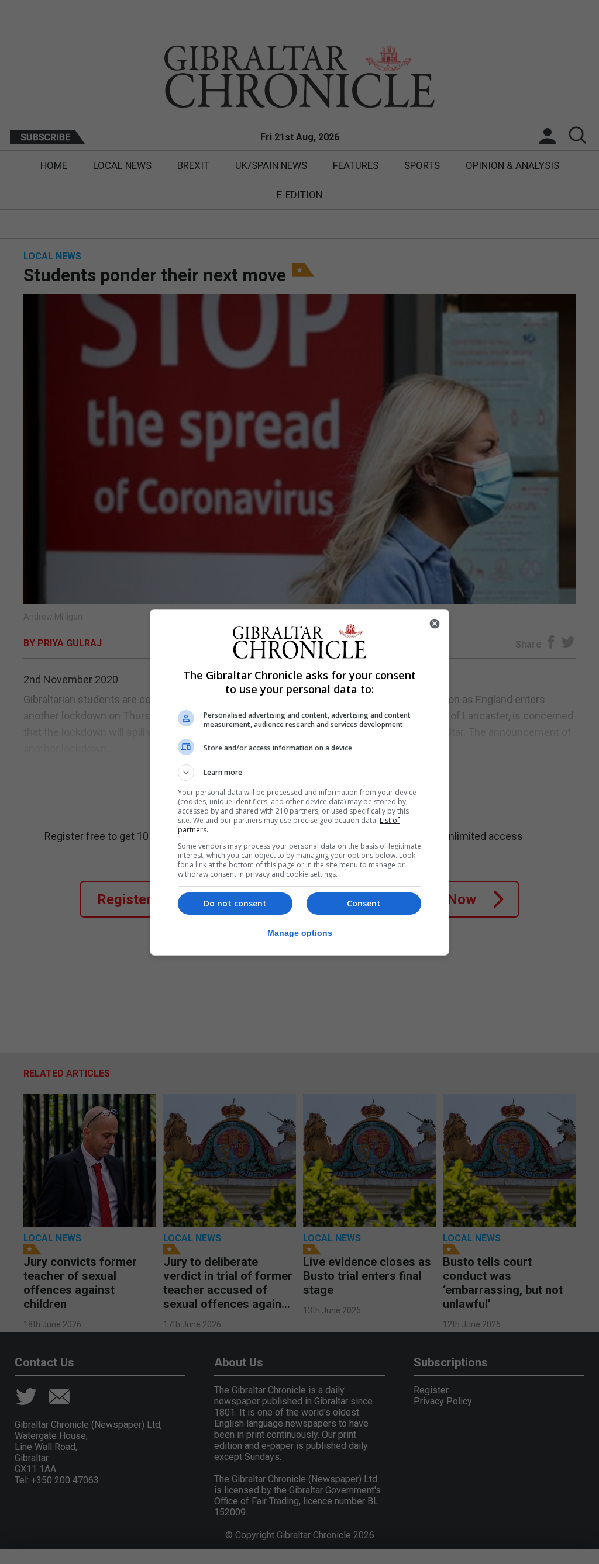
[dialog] (299, 782)
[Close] (434, 623)
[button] (299, 772)
